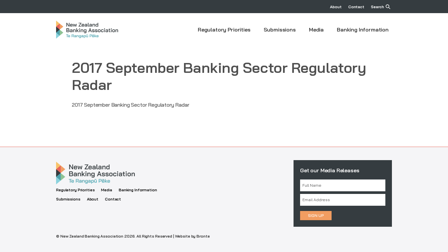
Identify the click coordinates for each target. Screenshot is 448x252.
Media (316, 29)
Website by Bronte (192, 236)
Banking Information (363, 29)
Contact (356, 6)
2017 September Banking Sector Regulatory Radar (130, 104)
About (335, 6)
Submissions (280, 29)
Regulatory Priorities (224, 29)
